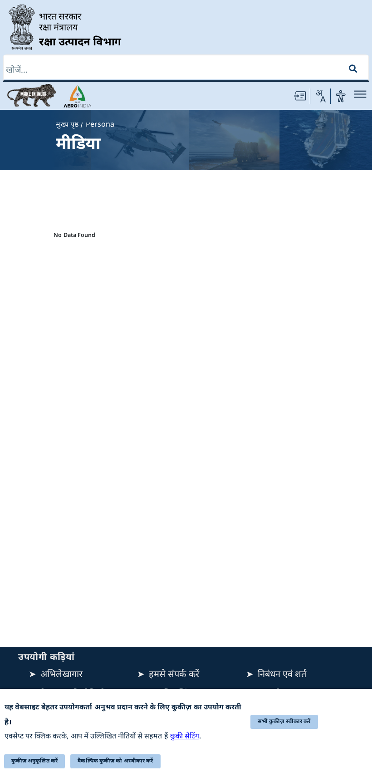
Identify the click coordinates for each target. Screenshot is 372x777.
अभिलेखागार (61, 675)
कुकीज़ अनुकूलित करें (34, 761)
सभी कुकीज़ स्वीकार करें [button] (284, 721)
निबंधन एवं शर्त (282, 675)
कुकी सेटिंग (184, 737)
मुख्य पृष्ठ (67, 125)
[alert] (186, 733)
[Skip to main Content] (300, 96)
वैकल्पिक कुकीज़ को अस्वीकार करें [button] (115, 761)
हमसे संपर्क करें (174, 675)
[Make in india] (31, 95)
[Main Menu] (360, 94)
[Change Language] (320, 96)
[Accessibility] (341, 96)
